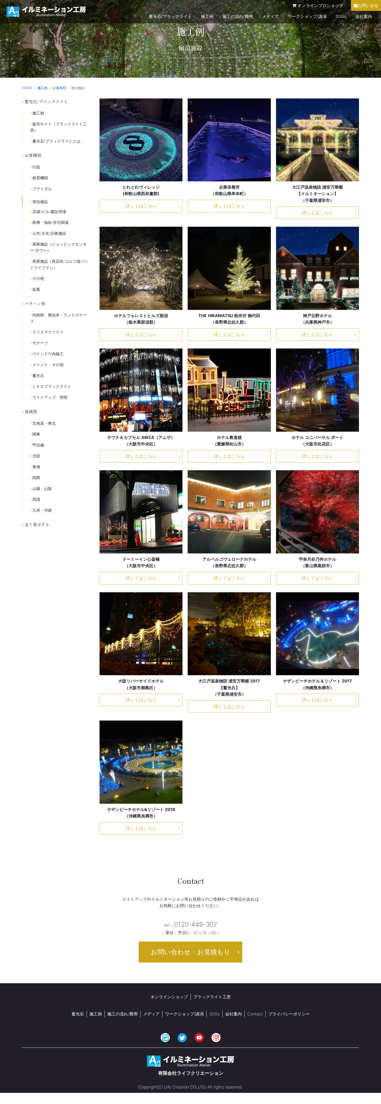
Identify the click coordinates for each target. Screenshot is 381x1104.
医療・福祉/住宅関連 (50, 222)
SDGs (341, 16)
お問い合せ (368, 5)
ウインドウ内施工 (47, 353)
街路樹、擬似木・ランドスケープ (58, 318)
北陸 (35, 455)
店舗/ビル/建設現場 (48, 211)
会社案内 (363, 16)
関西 (35, 477)
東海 (35, 466)
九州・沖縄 (41, 510)
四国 (35, 499)
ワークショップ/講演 (307, 16)
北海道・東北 (43, 423)
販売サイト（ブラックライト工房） (58, 127)
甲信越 (37, 445)
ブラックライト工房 (212, 996)
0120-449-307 (190, 924)
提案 (35, 289)
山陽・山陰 (41, 488)
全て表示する (37, 524)
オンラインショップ (169, 996)
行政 (35, 167)
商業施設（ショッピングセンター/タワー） (58, 247)
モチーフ (39, 342)
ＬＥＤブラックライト (51, 386)
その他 (37, 278)
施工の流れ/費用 (237, 16)
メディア (270, 16)
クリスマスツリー (47, 332)
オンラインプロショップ (319, 5)
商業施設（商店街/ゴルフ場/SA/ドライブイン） (59, 264)
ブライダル (41, 188)
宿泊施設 (39, 201)
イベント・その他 (47, 364)
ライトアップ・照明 (49, 397)
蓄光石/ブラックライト (170, 16)
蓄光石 (37, 375)
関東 (35, 434)
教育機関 (39, 177)
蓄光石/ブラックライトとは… (57, 141)
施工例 (207, 16)
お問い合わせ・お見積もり (190, 952)
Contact (255, 1013)
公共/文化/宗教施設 (48, 233)
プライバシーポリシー (289, 1013)
